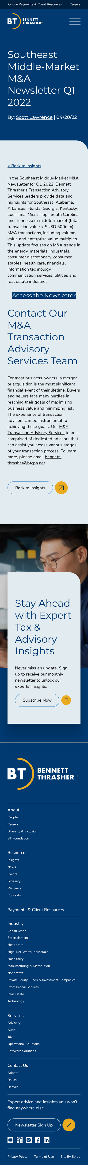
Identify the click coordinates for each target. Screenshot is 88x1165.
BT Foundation (18, 838)
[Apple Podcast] (20, 1140)
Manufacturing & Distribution (29, 966)
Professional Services (23, 987)
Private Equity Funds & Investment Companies (42, 980)
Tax (10, 1037)
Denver (13, 1087)
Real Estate (16, 994)
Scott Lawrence (34, 117)
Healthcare (15, 945)
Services (16, 1015)
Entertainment (18, 938)
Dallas (12, 1080)
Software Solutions (22, 1051)
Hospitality (15, 959)
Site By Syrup (70, 1156)
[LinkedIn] (47, 1140)
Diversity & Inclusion (23, 831)
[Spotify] (29, 1140)
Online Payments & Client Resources (35, 4)
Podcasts (14, 895)
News (12, 867)
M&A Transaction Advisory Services (38, 429)
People (13, 817)
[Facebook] (37, 1140)
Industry (15, 923)
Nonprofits (15, 973)
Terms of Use (44, 1156)
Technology (16, 1001)
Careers (74, 4)
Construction (17, 931)
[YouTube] (10, 1140)
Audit (11, 1030)
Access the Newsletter (44, 295)
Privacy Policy (17, 1156)
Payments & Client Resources (36, 910)
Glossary (14, 881)
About (13, 810)
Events (12, 874)
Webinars (14, 888)
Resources (17, 852)
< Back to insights (24, 166)
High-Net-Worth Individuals (28, 952)
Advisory (14, 1023)
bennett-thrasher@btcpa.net (34, 460)
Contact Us (18, 1065)
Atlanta (13, 1073)
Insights (13, 860)
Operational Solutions (24, 1044)
